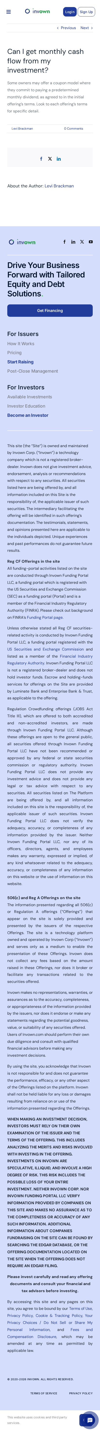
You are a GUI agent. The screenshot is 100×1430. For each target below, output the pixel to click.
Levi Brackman (22, 128)
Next (85, 27)
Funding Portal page (45, 617)
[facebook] (65, 242)
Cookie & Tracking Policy (59, 1315)
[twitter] (82, 242)
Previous (68, 27)
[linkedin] (73, 242)
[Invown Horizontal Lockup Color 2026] (37, 9)
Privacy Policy (20, 1315)
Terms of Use (80, 1308)
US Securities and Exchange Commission (45, 649)
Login (70, 12)
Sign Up (86, 12)
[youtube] (91, 242)
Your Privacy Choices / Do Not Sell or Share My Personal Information (50, 1322)
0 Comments (73, 128)
